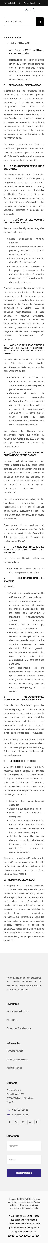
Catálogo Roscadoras (17, 1059)
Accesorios (12, 1020)
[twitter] (16, 1122)
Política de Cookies (26, 1231)
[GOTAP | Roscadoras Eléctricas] (13, 8)
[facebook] (9, 1122)
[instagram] (23, 1122)
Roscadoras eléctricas (18, 1011)
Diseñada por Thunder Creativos (24, 1235)
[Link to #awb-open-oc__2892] (42, 10)
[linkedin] (37, 1122)
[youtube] (30, 1122)
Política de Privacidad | (21, 1227)
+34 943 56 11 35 (20, 1109)
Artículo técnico (14, 1068)
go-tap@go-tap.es (20, 1115)
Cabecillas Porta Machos (19, 1028)
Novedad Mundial (15, 1051)
